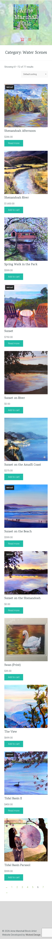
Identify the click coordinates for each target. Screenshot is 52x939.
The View (10, 732)
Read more (13, 143)
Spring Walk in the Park (20, 264)
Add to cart (13, 210)
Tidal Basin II (13, 798)
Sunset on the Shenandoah (22, 598)
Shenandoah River (16, 198)
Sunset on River (14, 398)
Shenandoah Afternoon (20, 131)
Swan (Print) (12, 665)
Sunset (8, 331)
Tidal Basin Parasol (17, 865)
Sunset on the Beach (18, 531)
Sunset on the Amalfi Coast (22, 465)
